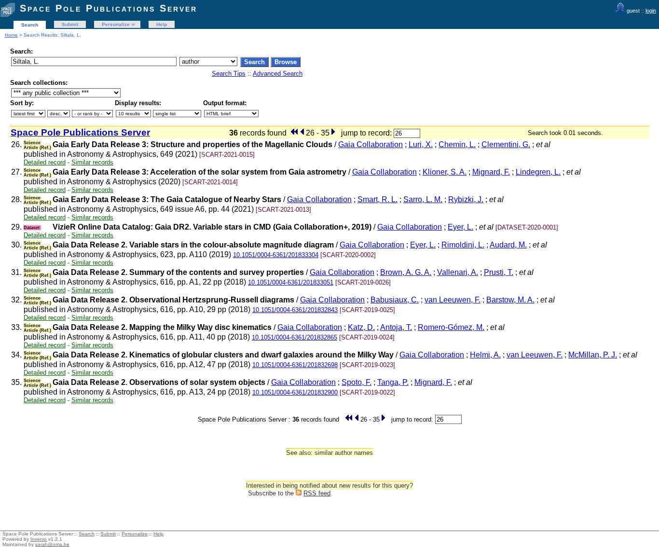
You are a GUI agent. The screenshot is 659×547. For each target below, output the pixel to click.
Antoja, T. (396, 327)
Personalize (116, 24)
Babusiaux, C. (395, 300)
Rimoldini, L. (462, 245)
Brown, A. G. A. (405, 272)
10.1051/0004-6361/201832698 (295, 365)
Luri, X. (421, 144)
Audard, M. (508, 245)
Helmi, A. (485, 355)
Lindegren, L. (538, 172)
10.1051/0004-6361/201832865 (294, 337)
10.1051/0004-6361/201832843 (295, 310)
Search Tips (229, 73)
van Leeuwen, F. (453, 300)
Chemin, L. (457, 144)
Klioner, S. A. (445, 172)
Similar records (92, 162)
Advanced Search (277, 73)
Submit (70, 24)
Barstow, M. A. (510, 300)
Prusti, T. (498, 272)
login (650, 11)
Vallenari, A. (457, 272)
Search (29, 24)
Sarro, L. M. (422, 199)
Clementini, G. (505, 144)
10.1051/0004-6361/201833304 (275, 255)
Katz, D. (361, 327)
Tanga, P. (393, 382)
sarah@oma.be (52, 544)
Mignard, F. (491, 172)
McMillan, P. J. (592, 355)
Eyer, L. (460, 227)
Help (161, 24)
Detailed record (45, 162)
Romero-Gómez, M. (451, 327)
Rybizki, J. (465, 199)
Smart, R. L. (377, 199)
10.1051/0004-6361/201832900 (295, 392)
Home (11, 35)
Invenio (38, 539)
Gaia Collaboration (370, 144)
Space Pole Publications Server (108, 8)
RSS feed (316, 493)
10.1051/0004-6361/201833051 (290, 282)
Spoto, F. (356, 382)
